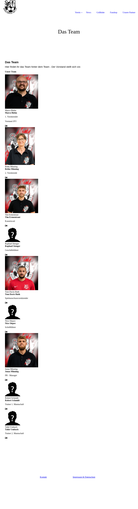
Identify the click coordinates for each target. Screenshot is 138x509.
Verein (77, 12)
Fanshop (113, 12)
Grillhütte (100, 12)
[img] (69, 34)
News (88, 12)
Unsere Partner (129, 12)
